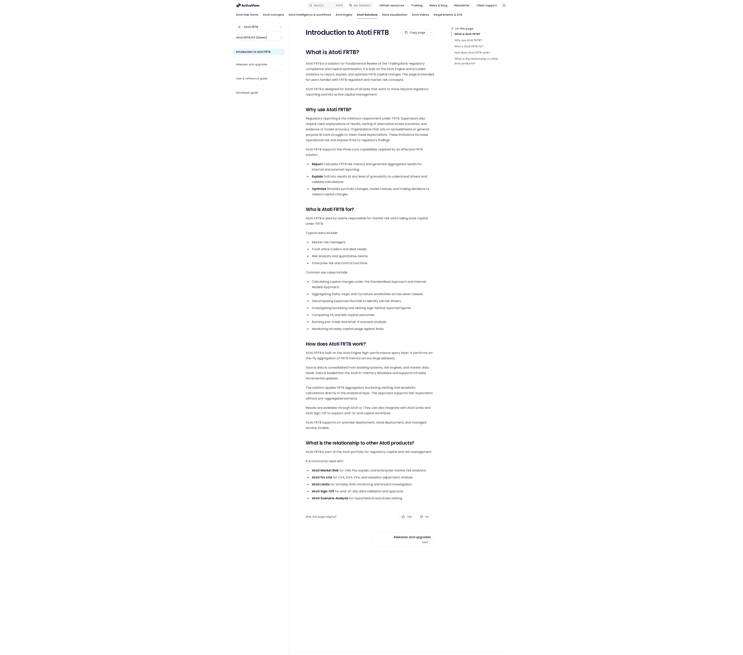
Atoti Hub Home (247, 15)
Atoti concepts (273, 15)
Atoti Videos (420, 15)
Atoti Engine (344, 15)
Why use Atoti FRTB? (468, 40)
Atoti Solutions (367, 15)
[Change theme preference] (504, 5)
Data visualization (394, 15)
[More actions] (431, 32)
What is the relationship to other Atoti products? (476, 61)
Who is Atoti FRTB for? (469, 46)
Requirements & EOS (448, 15)
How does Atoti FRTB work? (472, 53)
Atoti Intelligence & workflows (310, 15)
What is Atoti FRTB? (467, 34)
